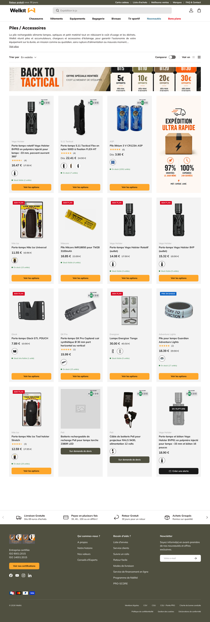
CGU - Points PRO (167, 605)
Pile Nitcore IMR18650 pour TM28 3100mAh (80, 249)
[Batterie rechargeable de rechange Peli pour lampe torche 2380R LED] (80, 409)
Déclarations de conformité (190, 611)
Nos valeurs (83, 553)
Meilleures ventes (160, 2)
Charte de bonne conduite (190, 605)
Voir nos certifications (24, 566)
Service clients (121, 547)
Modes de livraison (123, 565)
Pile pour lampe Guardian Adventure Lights (174, 340)
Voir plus (14, 46)
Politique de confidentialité (142, 611)
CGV (145, 605)
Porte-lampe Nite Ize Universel (29, 247)
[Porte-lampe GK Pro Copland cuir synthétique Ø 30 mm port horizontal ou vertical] (80, 310)
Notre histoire (84, 547)
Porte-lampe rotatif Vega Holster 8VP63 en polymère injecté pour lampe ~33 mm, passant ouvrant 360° (30, 151)
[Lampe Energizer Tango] (129, 310)
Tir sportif (134, 18)
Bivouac (116, 18)
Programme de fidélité (125, 577)
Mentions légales (132, 605)
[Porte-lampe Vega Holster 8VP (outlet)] (179, 220)
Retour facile (120, 559)
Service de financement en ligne (130, 571)
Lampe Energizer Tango (123, 338)
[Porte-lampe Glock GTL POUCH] (31, 310)
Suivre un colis (121, 553)
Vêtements (56, 18)
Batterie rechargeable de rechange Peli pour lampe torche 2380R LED (79, 440)
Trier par (14, 57)
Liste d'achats (140, 2)
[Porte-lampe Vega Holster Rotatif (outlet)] (129, 220)
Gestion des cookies (166, 611)
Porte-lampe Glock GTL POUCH (30, 338)
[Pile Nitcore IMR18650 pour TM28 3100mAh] (80, 220)
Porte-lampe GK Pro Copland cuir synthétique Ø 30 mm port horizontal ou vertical (80, 342)
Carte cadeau (122, 2)
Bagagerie (98, 18)
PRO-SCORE (120, 583)
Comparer (161, 57)
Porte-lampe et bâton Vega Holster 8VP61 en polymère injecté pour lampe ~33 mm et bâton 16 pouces (178, 442)
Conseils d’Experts (87, 559)
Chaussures (36, 18)
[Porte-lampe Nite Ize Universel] (31, 220)
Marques (177, 2)
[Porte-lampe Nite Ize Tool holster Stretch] (31, 409)
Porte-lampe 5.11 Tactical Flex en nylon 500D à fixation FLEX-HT (80, 147)
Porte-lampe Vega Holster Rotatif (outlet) (129, 249)
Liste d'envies (120, 542)
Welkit (18, 605)
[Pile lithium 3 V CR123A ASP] (129, 118)
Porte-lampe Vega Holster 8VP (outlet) (176, 249)
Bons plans (174, 18)
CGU (154, 605)
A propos (82, 542)
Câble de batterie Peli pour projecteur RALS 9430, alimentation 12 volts (125, 440)
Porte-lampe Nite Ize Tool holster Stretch (30, 438)
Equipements (77, 18)
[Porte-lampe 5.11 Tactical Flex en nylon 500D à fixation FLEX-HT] (80, 118)
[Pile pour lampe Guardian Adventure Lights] (179, 310)
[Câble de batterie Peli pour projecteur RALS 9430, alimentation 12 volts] (129, 409)
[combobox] (112, 10)
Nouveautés (154, 18)
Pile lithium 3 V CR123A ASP (126, 145)
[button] (199, 10)
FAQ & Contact (193, 2)
